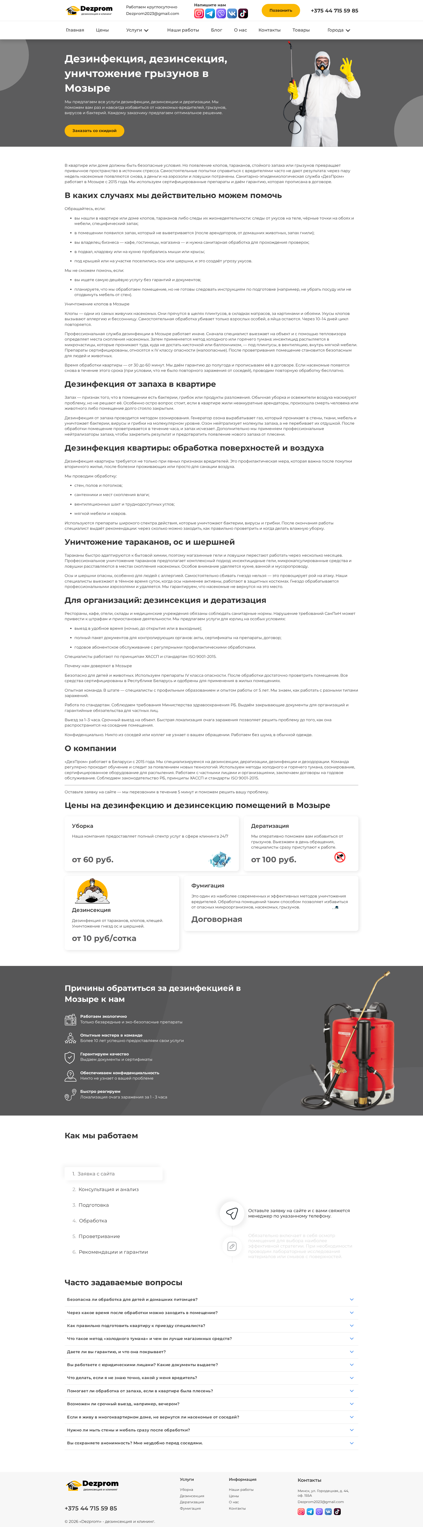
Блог (216, 30)
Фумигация (190, 1508)
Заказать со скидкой (94, 130)
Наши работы (183, 30)
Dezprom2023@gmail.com (152, 13)
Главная (75, 30)
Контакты (269, 30)
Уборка (186, 1489)
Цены (102, 30)
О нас (240, 30)
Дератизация (192, 1502)
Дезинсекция (192, 1496)
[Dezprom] (89, 10)
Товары (301, 30)
